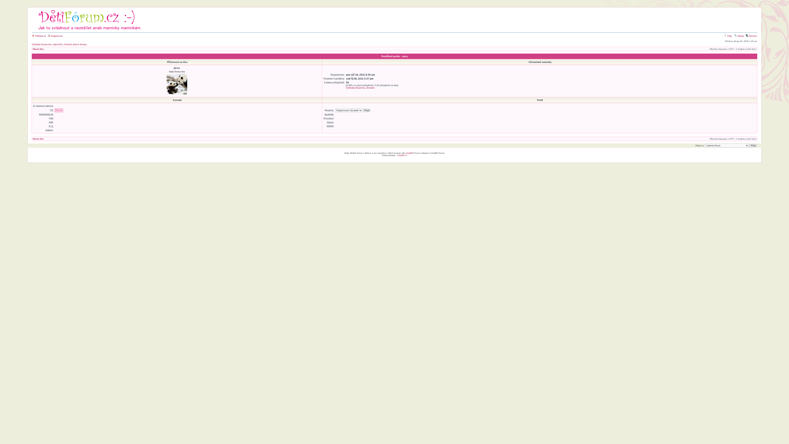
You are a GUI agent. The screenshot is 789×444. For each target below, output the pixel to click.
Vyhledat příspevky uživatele (360, 88)
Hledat (740, 36)
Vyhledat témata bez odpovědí (47, 44)
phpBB (409, 153)
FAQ (729, 36)
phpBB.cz (402, 155)
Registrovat (56, 36)
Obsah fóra (38, 49)
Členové (752, 36)
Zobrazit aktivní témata (75, 44)
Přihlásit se (40, 36)
